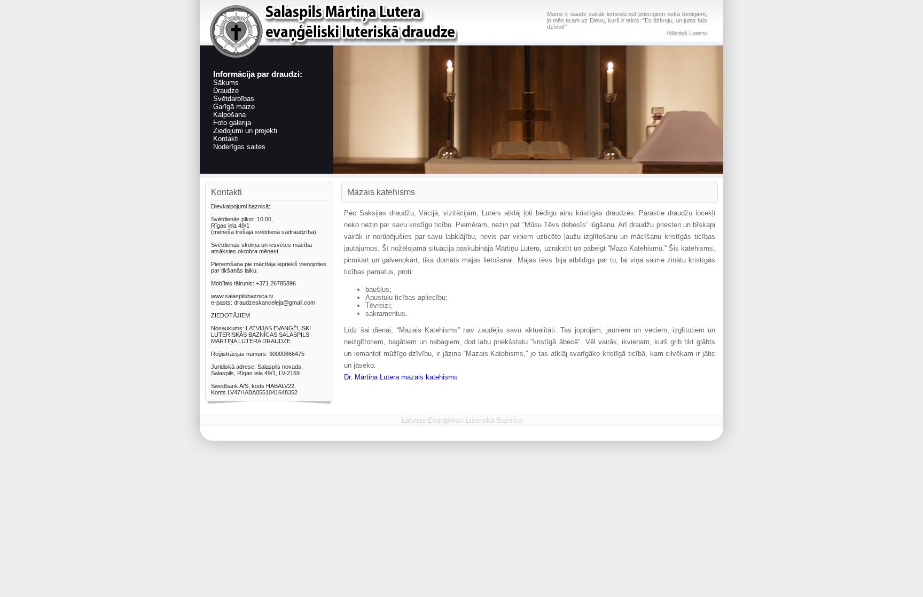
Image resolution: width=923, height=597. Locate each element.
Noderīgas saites (239, 147)
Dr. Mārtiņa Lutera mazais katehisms (401, 377)
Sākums (226, 83)
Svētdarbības (233, 99)
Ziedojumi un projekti (245, 131)
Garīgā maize (234, 107)
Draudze (226, 91)
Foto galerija (232, 123)
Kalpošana (229, 115)
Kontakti (226, 139)
